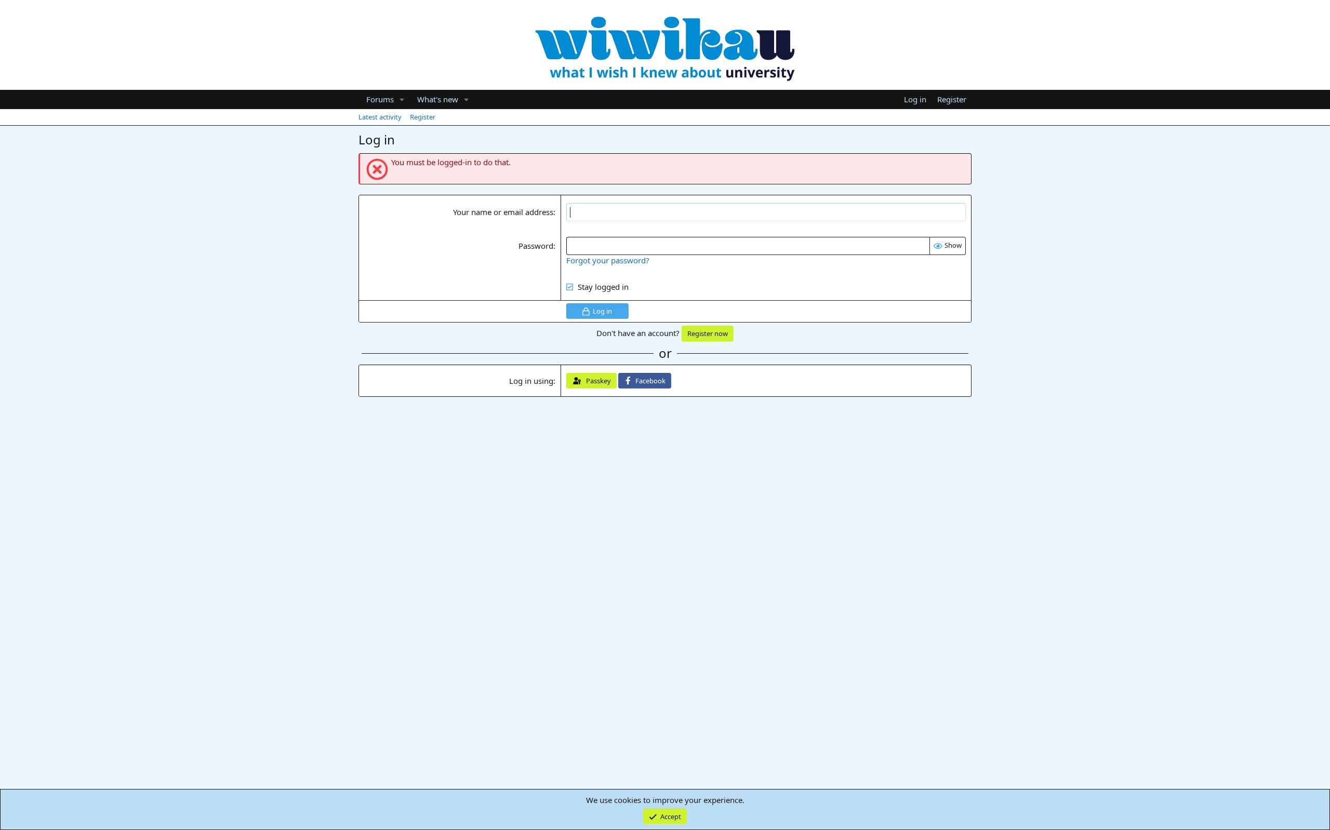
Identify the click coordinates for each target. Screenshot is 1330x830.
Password (535, 245)
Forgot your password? (607, 260)
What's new (437, 99)
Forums (380, 99)
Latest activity (380, 117)
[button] (402, 99)
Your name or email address (503, 212)
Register (422, 117)
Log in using (531, 381)
